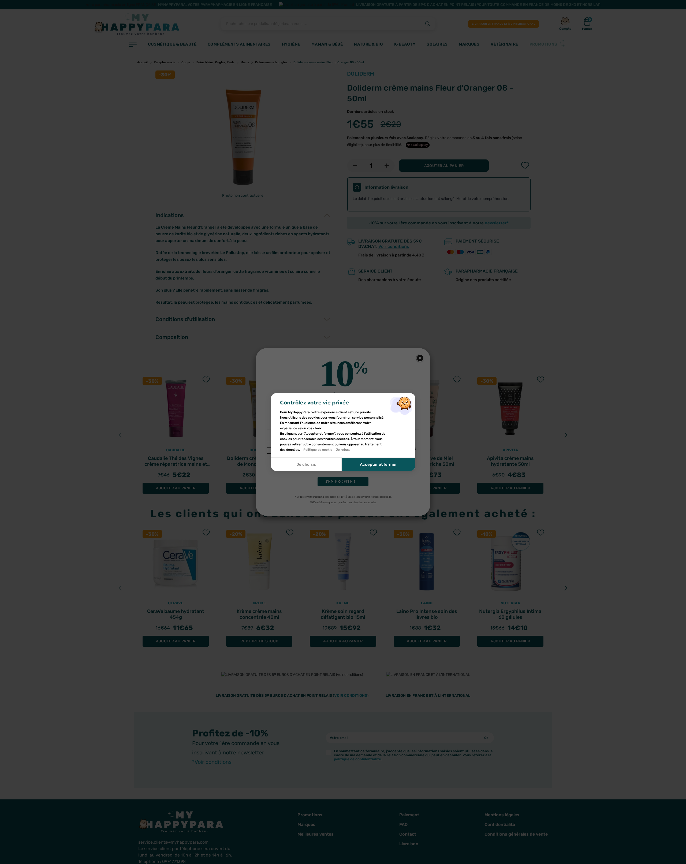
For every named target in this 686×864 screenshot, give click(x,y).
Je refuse (343, 450)
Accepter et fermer (378, 464)
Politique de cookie (317, 450)
